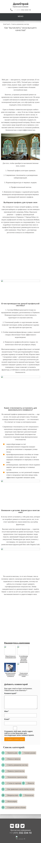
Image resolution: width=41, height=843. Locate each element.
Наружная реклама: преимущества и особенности (10, 674)
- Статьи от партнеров (14, 783)
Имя (6, 711)
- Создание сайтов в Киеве (16, 807)
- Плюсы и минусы (13, 759)
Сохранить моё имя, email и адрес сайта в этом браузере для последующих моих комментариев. (19, 733)
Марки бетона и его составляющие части (10, 656)
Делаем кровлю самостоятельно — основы (23, 674)
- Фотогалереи (12, 801)
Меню (20, 16)
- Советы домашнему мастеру (17, 765)
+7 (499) (21, 832)
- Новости (30, 783)
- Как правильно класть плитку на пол (20, 789)
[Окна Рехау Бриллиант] (20, 290)
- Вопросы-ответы (13, 795)
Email (7, 719)
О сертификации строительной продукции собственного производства (23, 659)
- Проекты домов (13, 753)
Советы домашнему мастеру (20, 24)
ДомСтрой (6, 24)
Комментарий (10, 693)
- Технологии (29, 795)
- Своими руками (29, 753)
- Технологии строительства (17, 777)
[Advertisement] (20, 57)
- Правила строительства (15, 771)
